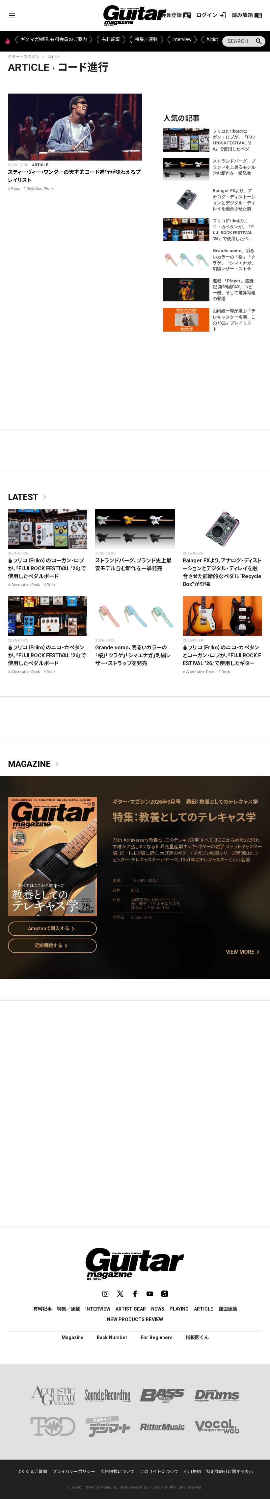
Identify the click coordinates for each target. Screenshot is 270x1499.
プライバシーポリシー (73, 1471)
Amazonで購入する (52, 928)
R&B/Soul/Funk (40, 188)
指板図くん (197, 1337)
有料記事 (111, 39)
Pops (15, 188)
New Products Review (135, 1319)
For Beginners (157, 1337)
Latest (28, 497)
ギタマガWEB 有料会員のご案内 (53, 39)
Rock (51, 584)
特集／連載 (146, 39)
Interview (182, 39)
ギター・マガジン (24, 56)
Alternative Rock (25, 584)
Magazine (34, 764)
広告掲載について (117, 1471)
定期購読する (52, 945)
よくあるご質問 (32, 1471)
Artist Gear (131, 1309)
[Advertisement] (135, 1068)
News (157, 1309)
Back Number (112, 1337)
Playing (179, 1309)
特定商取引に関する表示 (229, 1471)
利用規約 (192, 1471)
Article (53, 56)
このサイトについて (159, 1471)
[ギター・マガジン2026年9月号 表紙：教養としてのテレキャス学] (52, 912)
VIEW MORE (244, 952)
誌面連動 (228, 1309)
